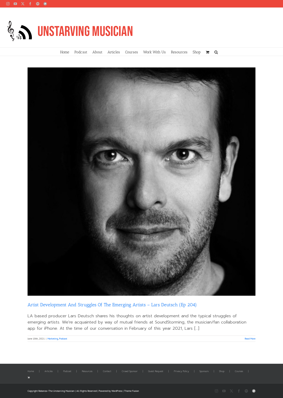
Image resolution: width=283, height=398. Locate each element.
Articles (49, 371)
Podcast (63, 338)
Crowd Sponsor (130, 371)
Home (31, 371)
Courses (239, 371)
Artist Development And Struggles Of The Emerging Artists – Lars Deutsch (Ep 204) (112, 305)
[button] (216, 52)
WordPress (116, 390)
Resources (87, 371)
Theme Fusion (131, 390)
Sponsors (204, 371)
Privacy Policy (181, 371)
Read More (250, 338)
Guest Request (155, 371)
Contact (107, 371)
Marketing (52, 338)
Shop (221, 371)
